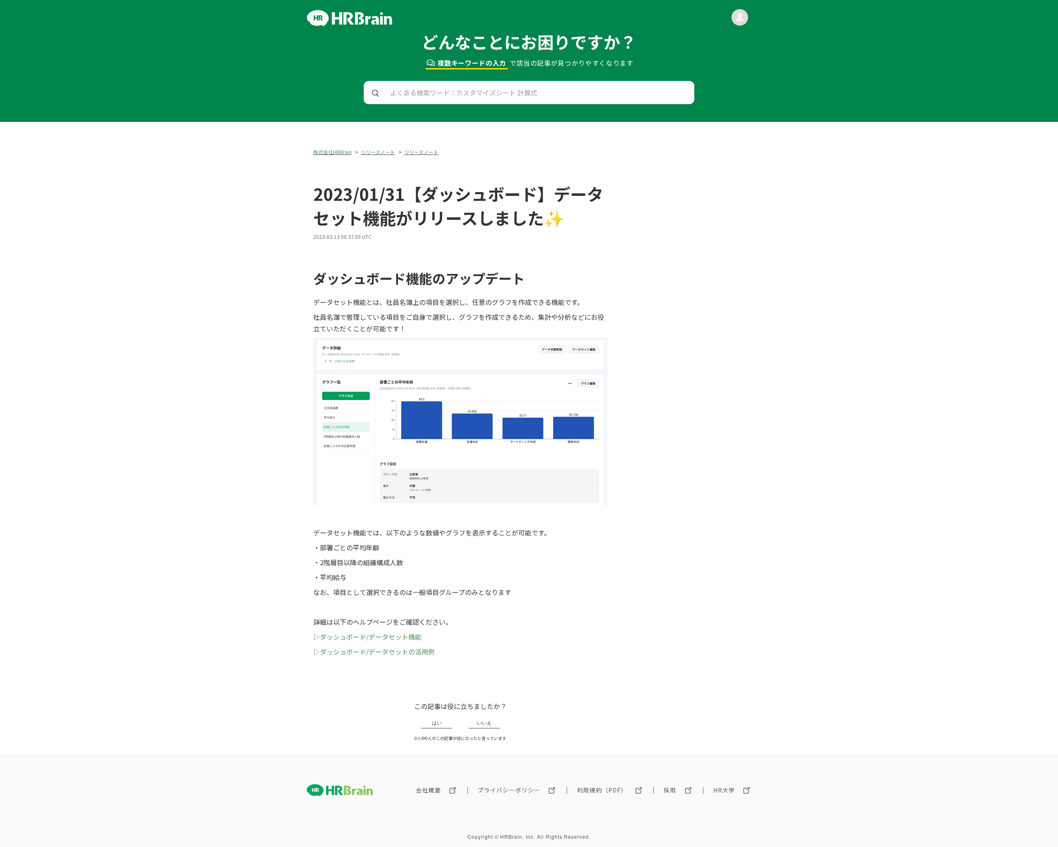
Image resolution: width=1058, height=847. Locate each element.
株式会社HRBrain (332, 151)
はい (437, 723)
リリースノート (378, 151)
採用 (670, 790)
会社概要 (428, 790)
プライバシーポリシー (509, 790)
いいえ (484, 723)
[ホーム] (349, 24)
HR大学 (724, 790)
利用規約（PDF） (602, 790)
